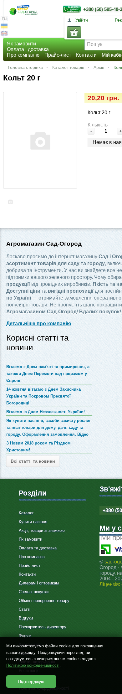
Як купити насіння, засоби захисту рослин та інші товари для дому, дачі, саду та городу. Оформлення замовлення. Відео (49, 427)
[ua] (4, 26)
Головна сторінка (25, 67)
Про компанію (23, 55)
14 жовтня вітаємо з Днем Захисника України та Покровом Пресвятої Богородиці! (43, 396)
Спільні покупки (33, 591)
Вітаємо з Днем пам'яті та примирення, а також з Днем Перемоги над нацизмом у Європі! (47, 373)
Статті (24, 609)
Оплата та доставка (38, 548)
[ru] (4, 19)
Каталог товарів (68, 67)
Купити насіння (33, 521)
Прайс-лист (57, 55)
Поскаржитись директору (42, 627)
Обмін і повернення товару (44, 600)
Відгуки (26, 618)
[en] (4, 34)
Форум (25, 635)
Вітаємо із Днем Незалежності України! (45, 411)
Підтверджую (31, 681)
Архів (99, 67)
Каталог (26, 513)
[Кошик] (74, 32)
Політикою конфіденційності (32, 665)
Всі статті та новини (33, 461)
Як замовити (21, 43)
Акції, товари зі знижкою (42, 530)
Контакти (86, 55)
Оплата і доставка (28, 49)
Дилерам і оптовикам (39, 583)
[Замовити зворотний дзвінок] (70, 9)
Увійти (81, 20)
